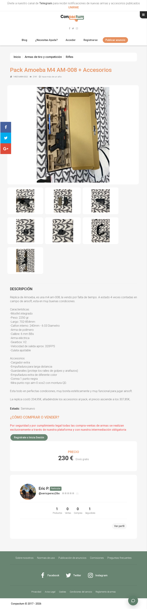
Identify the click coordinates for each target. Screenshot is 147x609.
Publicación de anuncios (72, 557)
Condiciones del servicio (81, 592)
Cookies (62, 592)
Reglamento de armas (106, 592)
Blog (24, 40)
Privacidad (36, 592)
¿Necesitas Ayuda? (46, 40)
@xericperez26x (49, 493)
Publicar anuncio (115, 40)
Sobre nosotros (24, 557)
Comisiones (97, 557)
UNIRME (73, 7)
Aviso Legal (50, 592)
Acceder (71, 40)
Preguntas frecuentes (119, 557)
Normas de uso (46, 557)
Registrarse (91, 40)
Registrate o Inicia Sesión (29, 437)
